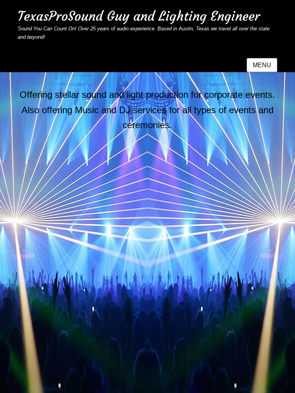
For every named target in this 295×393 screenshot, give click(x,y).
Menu (262, 65)
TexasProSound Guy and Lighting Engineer (139, 16)
